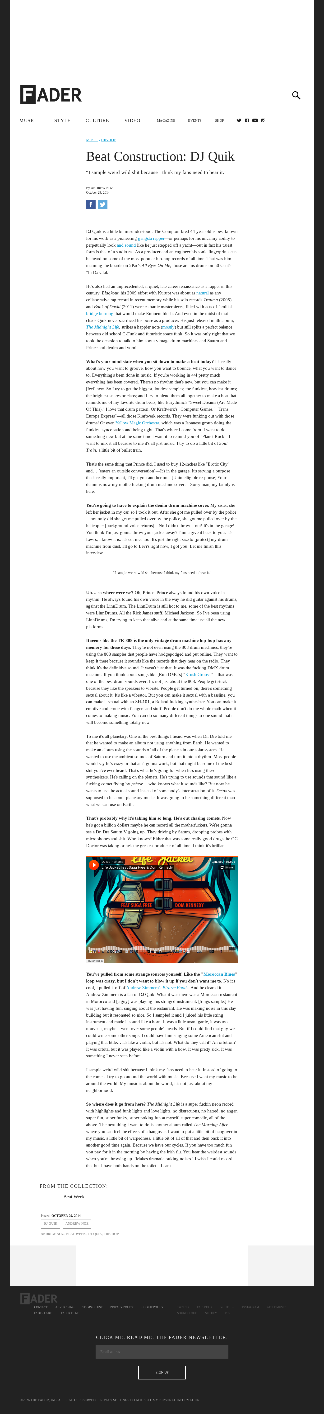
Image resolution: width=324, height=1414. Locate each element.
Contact (40, 1307)
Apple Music (276, 1307)
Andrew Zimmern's (157, 987)
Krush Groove (198, 674)
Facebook (205, 1307)
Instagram (250, 1307)
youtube (255, 120)
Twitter (238, 120)
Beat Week (74, 1197)
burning (106, 313)
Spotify (211, 1313)
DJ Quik (50, 1223)
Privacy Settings (113, 1400)
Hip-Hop (108, 140)
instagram (263, 120)
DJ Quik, (95, 1234)
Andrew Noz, (53, 1234)
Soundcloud (187, 1313)
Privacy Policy (122, 1307)
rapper (158, 238)
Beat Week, (76, 1234)
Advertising (64, 1307)
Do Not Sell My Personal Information (164, 1400)
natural (202, 292)
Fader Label (43, 1313)
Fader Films (70, 1313)
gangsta (145, 238)
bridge (92, 313)
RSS (227, 1313)
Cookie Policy (153, 1307)
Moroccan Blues (219, 974)
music (92, 140)
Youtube (227, 1307)
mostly (168, 327)
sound (130, 245)
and (120, 245)
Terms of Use (92, 1307)
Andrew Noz (102, 188)
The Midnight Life (102, 327)
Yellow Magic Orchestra (137, 422)
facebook (247, 120)
